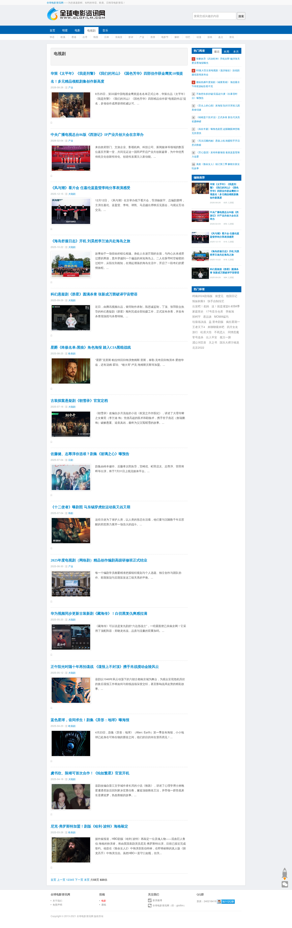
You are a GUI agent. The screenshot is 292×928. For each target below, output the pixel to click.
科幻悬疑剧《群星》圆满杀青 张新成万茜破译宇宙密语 (94, 294)
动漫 (198, 37)
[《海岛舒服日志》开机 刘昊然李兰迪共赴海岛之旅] (200, 255)
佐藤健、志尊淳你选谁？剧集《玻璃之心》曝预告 (90, 454)
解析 (177, 37)
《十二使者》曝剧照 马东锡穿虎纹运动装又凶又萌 (90, 507)
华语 (52, 37)
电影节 (164, 37)
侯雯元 (219, 296)
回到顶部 (284, 873)
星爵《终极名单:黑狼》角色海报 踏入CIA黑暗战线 (91, 347)
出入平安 (211, 337)
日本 (106, 37)
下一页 (79, 880)
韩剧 (70, 513)
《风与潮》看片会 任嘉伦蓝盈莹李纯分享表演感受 (90, 188)
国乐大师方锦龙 (229, 342)
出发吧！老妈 (200, 306)
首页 (52, 30)
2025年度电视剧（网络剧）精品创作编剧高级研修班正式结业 (99, 560)
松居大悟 (206, 332)
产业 (141, 37)
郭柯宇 (196, 316)
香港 (74, 37)
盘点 (220, 37)
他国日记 (231, 296)
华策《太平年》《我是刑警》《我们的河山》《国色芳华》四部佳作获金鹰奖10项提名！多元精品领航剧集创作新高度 (224, 191)
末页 (87, 880)
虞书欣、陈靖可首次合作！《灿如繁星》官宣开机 (90, 773)
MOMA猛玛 (221, 316)
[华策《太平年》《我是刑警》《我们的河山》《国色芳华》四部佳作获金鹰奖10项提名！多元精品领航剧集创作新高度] (200, 188)
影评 (131, 37)
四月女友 (232, 327)
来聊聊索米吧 (216, 327)
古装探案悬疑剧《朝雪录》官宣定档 (79, 401)
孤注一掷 (225, 337)
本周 (226, 51)
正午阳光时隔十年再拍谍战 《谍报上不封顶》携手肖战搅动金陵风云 (105, 667)
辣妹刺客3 (198, 301)
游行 (195, 332)
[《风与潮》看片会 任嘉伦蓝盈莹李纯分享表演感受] (200, 237)
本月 (236, 51)
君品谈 (207, 316)
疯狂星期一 (233, 322)
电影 (77, 30)
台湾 (84, 37)
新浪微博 (157, 900)
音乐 (105, 30)
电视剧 (91, 30)
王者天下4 (198, 327)
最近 (217, 51)
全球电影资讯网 (55, 2)
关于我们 (57, 900)
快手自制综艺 (216, 301)
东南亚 (118, 37)
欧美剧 (71, 353)
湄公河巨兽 (199, 342)
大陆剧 (71, 193)
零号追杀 (197, 337)
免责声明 (57, 904)
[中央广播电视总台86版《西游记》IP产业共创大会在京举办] (200, 216)
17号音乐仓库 (214, 311)
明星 (65, 30)
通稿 (103, 904)
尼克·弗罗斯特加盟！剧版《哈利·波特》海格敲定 (89, 826)
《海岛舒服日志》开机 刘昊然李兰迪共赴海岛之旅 (90, 241)
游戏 (209, 37)
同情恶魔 (233, 332)
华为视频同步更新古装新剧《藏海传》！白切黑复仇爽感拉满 (99, 613)
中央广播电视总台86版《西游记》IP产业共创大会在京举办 (97, 135)
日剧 (70, 459)
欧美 (63, 37)
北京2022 (198, 347)
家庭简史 (197, 311)
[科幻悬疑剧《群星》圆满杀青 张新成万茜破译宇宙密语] (200, 273)
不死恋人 (219, 332)
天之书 (213, 342)
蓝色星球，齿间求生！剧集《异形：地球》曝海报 (90, 720)
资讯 (231, 37)
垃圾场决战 (199, 322)
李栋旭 (230, 311)
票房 (152, 37)
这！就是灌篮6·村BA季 (226, 306)
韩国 (95, 37)
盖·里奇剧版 (216, 322)
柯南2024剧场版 (202, 296)
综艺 (188, 37)
